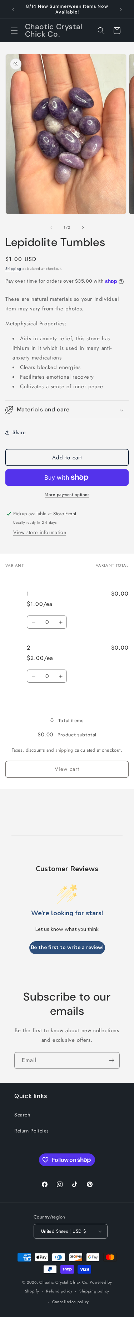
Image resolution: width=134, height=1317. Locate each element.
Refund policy (59, 1291)
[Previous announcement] (13, 9)
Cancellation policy (70, 1302)
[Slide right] (83, 227)
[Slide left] (51, 227)
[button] (14, 30)
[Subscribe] (111, 1060)
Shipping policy (94, 1291)
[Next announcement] (121, 9)
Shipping (13, 268)
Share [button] (19, 432)
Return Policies (31, 1130)
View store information (39, 532)
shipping (64, 750)
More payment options (67, 494)
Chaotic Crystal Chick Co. (64, 1282)
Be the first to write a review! (67, 947)
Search (22, 1114)
